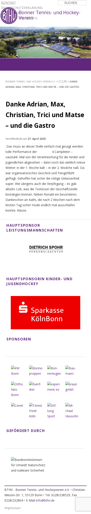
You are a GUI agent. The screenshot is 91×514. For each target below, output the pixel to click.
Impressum (12, 508)
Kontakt (8, 2)
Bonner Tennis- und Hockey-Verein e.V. (31, 81)
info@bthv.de (45, 500)
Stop (88, 30)
